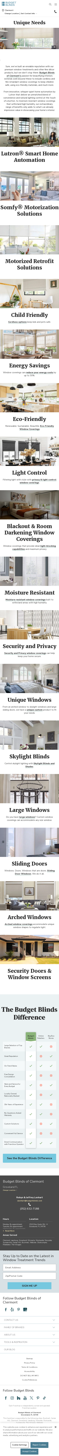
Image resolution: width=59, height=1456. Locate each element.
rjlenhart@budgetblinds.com (29, 1201)
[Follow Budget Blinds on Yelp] (12, 1309)
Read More (9, 1231)
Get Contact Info (28, 13)
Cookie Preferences (29, 1380)
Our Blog (9, 1349)
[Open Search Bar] (50, 4)
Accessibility (29, 1371)
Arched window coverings (19, 924)
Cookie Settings (19, 1445)
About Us (9, 1334)
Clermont (9, 10)
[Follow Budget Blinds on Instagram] (12, 1398)
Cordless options (17, 322)
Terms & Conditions (29, 1367)
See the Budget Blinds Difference (29, 1158)
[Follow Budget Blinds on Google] (25, 1309)
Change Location (9, 1190)
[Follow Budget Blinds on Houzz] (18, 1398)
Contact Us (11, 1320)
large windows (27, 817)
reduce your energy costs (39, 372)
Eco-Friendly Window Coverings (36, 428)
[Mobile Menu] (55, 4)
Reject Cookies (39, 1445)
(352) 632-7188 (55, 11)
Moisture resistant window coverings (26, 599)
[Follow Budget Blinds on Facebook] (6, 1309)
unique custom (35, 709)
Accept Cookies (29, 1451)
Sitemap (29, 1358)
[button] (12, 13)
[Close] (55, 1427)
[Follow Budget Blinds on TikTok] (44, 1398)
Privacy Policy (29, 1363)
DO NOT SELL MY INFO (29, 1376)
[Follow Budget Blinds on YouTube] (25, 1398)
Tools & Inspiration (15, 1342)
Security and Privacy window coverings (25, 653)
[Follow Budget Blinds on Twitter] (31, 1398)
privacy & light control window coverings (38, 481)
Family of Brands (14, 1327)
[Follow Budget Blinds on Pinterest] (18, 1309)
